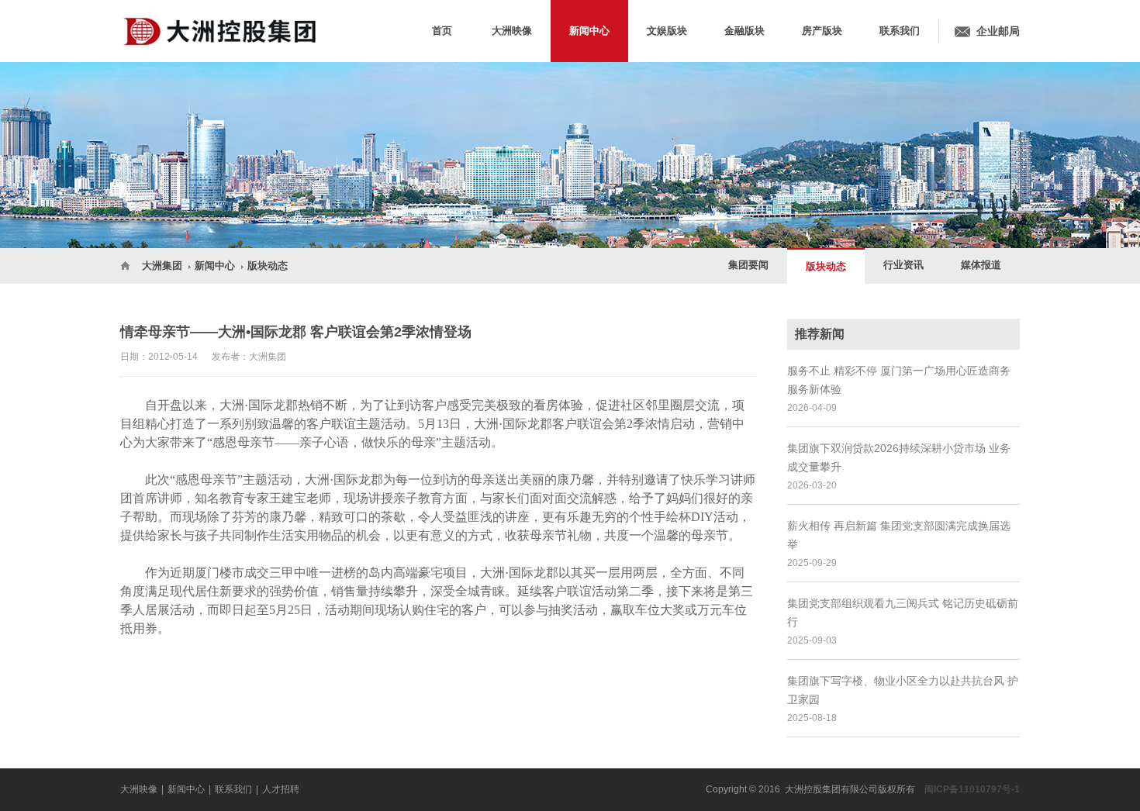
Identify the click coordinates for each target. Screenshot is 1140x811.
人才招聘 (280, 789)
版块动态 (267, 265)
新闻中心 (215, 265)
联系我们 (233, 789)
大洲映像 (138, 789)
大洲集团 (162, 265)
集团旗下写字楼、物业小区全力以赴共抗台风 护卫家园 (902, 690)
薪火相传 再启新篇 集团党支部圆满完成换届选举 (898, 534)
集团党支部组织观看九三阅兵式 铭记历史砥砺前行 (902, 612)
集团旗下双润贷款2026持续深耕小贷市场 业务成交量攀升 (898, 457)
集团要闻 (748, 265)
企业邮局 (998, 31)
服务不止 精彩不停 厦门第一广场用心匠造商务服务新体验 (898, 379)
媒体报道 (981, 265)
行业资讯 (903, 265)
